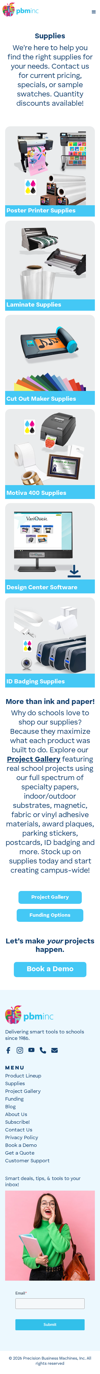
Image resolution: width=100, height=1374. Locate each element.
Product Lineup (23, 1076)
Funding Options (50, 915)
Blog (10, 1107)
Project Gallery (50, 897)
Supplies (15, 1083)
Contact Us (18, 1130)
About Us (16, 1114)
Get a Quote (19, 1153)
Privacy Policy (21, 1137)
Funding (14, 1099)
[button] (94, 12)
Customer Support (27, 1161)
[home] (20, 12)
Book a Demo (50, 969)
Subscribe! (17, 1122)
